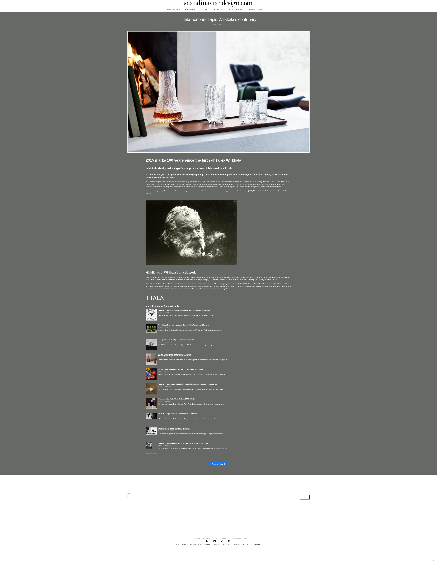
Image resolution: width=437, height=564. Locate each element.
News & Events (182, 544)
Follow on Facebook (218, 464)
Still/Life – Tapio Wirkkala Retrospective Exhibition (177, 414)
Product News (196, 544)
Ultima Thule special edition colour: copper (174, 354)
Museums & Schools (236, 544)
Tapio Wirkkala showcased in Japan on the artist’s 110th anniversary (184, 310)
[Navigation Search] (268, 9)
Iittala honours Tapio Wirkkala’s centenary (174, 428)
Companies (208, 544)
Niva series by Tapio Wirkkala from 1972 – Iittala (176, 399)
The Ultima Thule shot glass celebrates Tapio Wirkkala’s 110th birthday (185, 325)
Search (129, 493)
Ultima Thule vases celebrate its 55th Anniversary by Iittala (180, 369)
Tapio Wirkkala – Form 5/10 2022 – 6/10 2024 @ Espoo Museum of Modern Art (187, 384)
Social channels (254, 544)
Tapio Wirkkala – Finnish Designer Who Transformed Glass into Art (183, 443)
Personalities (220, 544)
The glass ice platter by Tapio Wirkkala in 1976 (176, 340)
